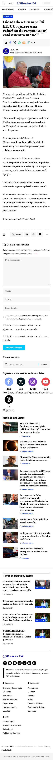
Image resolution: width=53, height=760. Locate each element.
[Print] (40, 234)
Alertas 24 (14, 50)
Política (8, 16)
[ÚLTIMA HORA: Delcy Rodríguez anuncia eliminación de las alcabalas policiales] (42, 633)
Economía (25, 558)
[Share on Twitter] (15, 42)
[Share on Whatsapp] (19, 42)
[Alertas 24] (26, 3)
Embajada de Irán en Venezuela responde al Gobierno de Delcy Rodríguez (35, 536)
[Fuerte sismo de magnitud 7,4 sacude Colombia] (10, 523)
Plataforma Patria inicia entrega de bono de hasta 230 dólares (34, 551)
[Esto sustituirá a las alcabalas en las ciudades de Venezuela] (42, 603)
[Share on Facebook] (10, 42)
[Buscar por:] (23, 364)
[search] (39, 3)
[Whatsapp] (5, 663)
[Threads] (9, 403)
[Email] (24, 42)
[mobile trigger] (5, 3)
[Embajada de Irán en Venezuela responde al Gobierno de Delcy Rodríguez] (10, 537)
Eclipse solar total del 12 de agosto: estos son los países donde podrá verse (33, 445)
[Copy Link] (28, 42)
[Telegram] (10, 663)
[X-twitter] (24, 663)
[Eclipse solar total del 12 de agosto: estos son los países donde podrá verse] (10, 445)
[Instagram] (32, 386)
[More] (33, 42)
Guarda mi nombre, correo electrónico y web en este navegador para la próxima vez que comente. (27, 317)
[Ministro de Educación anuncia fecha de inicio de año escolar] (10, 461)
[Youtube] (45, 386)
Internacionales (27, 451)
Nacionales (26, 436)
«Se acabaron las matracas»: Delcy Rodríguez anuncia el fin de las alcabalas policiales (18, 617)
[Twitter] (20, 386)
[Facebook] (9, 386)
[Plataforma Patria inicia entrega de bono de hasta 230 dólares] (10, 552)
